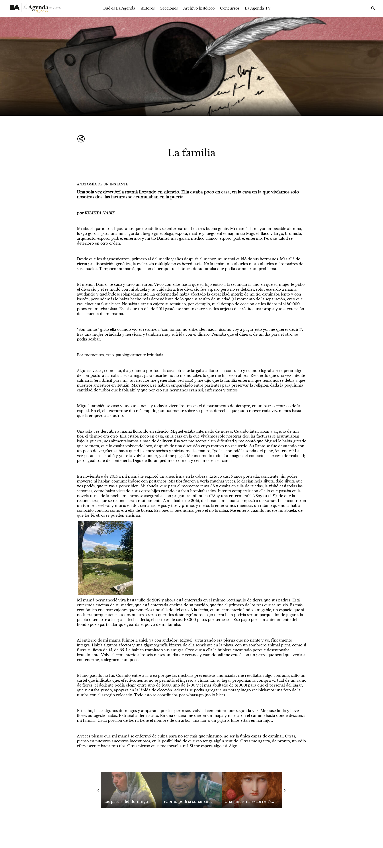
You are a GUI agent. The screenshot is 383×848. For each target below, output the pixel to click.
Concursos (229, 8)
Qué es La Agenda (118, 8)
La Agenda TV (258, 8)
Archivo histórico (199, 8)
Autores (148, 8)
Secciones (169, 8)
